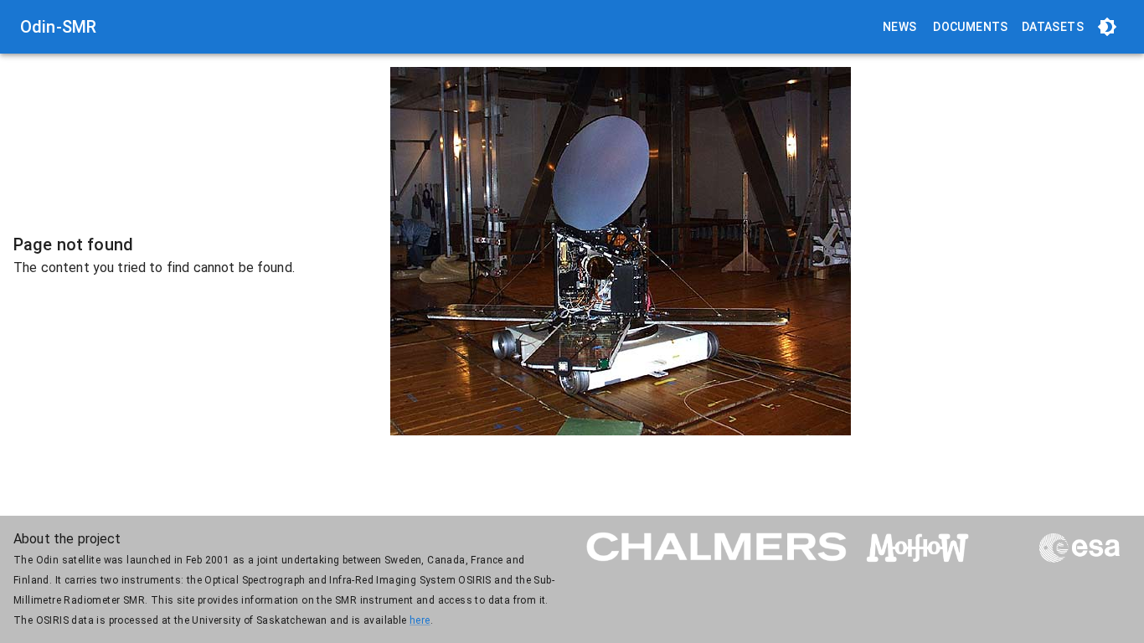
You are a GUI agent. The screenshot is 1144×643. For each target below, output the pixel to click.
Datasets (1053, 26)
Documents (970, 26)
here (420, 620)
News (900, 26)
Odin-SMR (58, 27)
